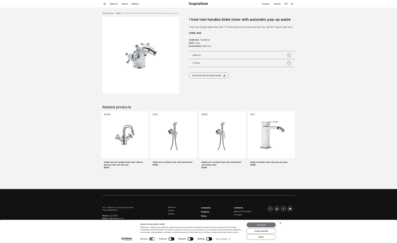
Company (206, 207)
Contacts (238, 207)
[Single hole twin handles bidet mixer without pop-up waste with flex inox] (125, 134)
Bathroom (172, 207)
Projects (205, 212)
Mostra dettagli (221, 239)
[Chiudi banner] (280, 223)
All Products (107, 13)
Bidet (118, 13)
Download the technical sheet (206, 75)
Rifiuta (261, 237)
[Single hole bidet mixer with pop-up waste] (271, 134)
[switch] (171, 239)
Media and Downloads (242, 211)
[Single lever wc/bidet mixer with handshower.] (173, 134)
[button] (104, 4)
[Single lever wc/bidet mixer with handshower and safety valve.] (222, 134)
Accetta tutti (261, 225)
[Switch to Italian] (286, 4)
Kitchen (171, 211)
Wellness (171, 214)
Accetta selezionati (261, 231)
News (204, 216)
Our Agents (238, 215)
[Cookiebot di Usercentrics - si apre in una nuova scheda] (127, 239)
